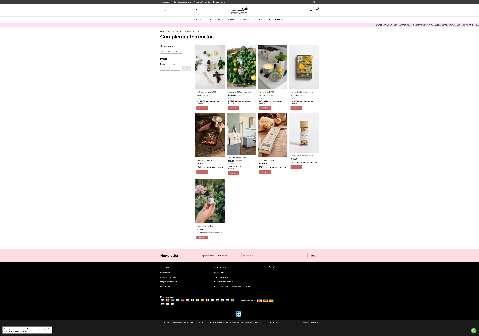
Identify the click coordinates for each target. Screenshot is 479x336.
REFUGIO (199, 19)
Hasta (173, 64)
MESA (210, 19)
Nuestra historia (219, 2)
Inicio (162, 31)
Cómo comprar (165, 2)
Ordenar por (166, 46)
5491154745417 (219, 273)
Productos (170, 31)
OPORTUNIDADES (276, 19)
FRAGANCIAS (244, 19)
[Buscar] (197, 10)
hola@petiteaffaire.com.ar (223, 282)
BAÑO (231, 19)
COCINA (220, 19)
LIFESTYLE (259, 19)
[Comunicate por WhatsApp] (474, 331)
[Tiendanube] (311, 323)
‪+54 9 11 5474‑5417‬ (221, 277)
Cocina (178, 31)
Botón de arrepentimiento (271, 322)
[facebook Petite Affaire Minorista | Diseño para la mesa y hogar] (317, 2)
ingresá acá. (257, 322)
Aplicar (186, 68)
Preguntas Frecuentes (202, 2)
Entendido (23, 331)
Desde (162, 64)
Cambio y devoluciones (182, 2)
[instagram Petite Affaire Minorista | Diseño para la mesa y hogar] (314, 2)
